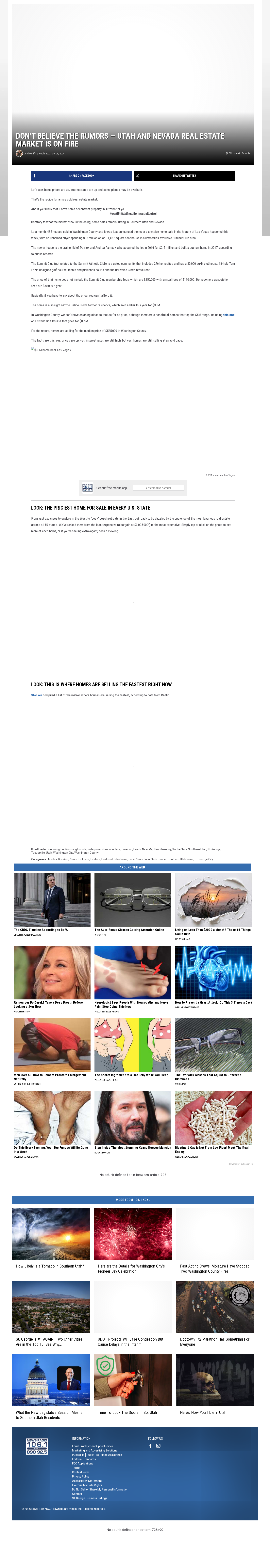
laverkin (127, 849)
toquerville (38, 852)
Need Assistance (111, 1454)
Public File (78, 1454)
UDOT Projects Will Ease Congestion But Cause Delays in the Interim (130, 1342)
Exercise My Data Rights (87, 1485)
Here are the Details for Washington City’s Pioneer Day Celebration (131, 1269)
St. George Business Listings (89, 1498)
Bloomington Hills (76, 849)
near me (147, 849)
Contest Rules (81, 1472)
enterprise (94, 849)
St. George (214, 849)
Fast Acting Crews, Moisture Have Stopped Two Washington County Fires (214, 1269)
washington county (86, 852)
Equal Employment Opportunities (92, 1446)
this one (229, 315)
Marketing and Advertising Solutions (94, 1450)
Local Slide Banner (155, 859)
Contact (77, 1493)
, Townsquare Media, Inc (66, 1508)
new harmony (162, 849)
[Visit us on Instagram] (160, 1445)
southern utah (197, 849)
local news (136, 859)
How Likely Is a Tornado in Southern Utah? (50, 1266)
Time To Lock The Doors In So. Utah (127, 1412)
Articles (52, 859)
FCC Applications (82, 1463)
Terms (76, 1467)
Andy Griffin (30, 153)
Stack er (36, 695)
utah (49, 852)
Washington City (63, 852)
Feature (95, 859)
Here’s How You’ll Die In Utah (203, 1412)
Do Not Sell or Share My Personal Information (100, 1489)
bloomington (56, 849)
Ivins (118, 849)
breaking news (67, 859)
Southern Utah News (181, 859)
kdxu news (120, 859)
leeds (137, 849)
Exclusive (83, 859)
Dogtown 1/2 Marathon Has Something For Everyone (214, 1342)
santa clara (179, 849)
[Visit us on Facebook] (152, 1445)
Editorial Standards (84, 1459)
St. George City (204, 859)
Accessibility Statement (87, 1480)
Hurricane (108, 849)
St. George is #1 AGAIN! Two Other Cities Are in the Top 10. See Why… (49, 1342)
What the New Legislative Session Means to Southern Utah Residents (49, 1415)
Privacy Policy (80, 1476)
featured (107, 859)
